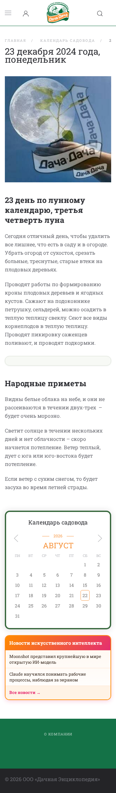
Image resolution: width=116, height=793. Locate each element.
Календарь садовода (58, 522)
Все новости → (25, 692)
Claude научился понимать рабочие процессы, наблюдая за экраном (47, 677)
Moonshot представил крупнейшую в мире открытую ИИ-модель (55, 659)
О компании (58, 734)
